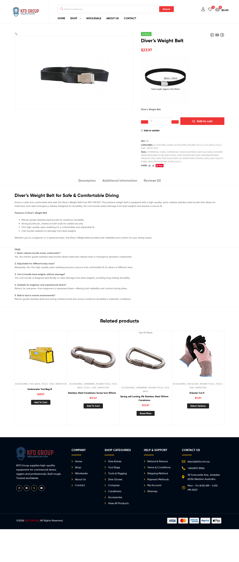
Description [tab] (87, 180)
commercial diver (156, 152)
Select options (198, 405)
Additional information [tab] (119, 180)
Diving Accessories (177, 145)
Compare (41, 358)
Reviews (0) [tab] (152, 180)
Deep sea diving (204, 152)
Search (166, 9)
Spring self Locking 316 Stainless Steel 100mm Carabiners (144, 398)
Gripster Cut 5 (196, 392)
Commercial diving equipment (181, 152)
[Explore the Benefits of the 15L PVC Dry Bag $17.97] (222, 35)
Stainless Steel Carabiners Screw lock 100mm (92, 392)
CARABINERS (89, 384)
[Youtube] (42, 488)
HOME (61, 18)
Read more (145, 413)
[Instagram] (19, 488)
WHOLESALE (93, 18)
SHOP (73, 18)
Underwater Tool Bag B (39, 389)
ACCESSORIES (159, 145)
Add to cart (204, 121)
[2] (210, 9)
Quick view (49, 358)
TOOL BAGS (208, 145)
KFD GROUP (32, 520)
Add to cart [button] (40, 402)
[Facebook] (27, 488)
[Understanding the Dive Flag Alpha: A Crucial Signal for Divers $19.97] (212, 35)
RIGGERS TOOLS (195, 145)
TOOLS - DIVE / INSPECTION (53, 384)
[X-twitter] (34, 488)
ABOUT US (112, 18)
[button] (16, 33)
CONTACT (130, 18)
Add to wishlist (151, 130)
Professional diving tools (167, 161)
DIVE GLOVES (193, 384)
